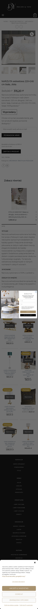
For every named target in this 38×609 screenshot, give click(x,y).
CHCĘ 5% (28, 311)
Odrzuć (19, 594)
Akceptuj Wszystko (19, 588)
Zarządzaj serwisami (18, 581)
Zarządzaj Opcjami (19, 600)
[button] (35, 562)
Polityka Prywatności (26, 605)
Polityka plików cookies (11, 605)
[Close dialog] (36, 292)
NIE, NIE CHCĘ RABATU (28, 315)
